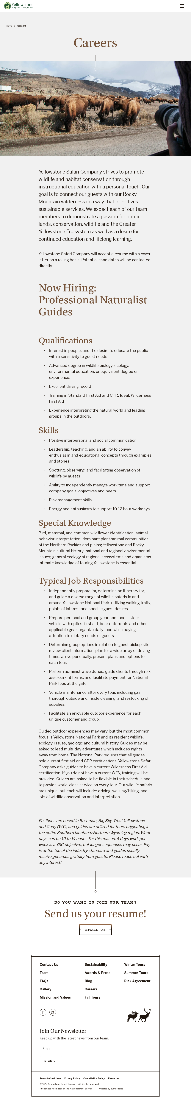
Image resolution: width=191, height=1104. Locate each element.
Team (44, 973)
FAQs (44, 981)
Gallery (45, 989)
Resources (113, 1078)
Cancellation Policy (94, 1078)
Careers (91, 989)
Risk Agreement (137, 981)
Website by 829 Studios (111, 1088)
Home (9, 25)
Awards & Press (97, 973)
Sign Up (51, 1061)
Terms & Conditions (50, 1078)
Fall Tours (92, 997)
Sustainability (96, 964)
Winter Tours (134, 964)
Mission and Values (55, 997)
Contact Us (49, 964)
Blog (88, 981)
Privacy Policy (72, 1078)
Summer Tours (136, 973)
